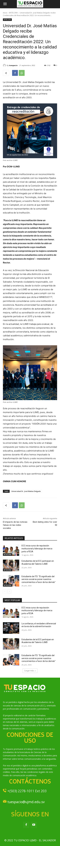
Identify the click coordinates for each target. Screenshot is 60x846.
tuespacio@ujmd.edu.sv (26, 801)
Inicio (5, 12)
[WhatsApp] (22, 73)
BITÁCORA (13, 12)
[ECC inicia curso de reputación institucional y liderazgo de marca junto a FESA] (11, 550)
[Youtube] (34, 825)
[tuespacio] (5, 65)
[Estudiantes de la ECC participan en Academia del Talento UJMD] (11, 565)
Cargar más (29, 670)
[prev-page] (5, 591)
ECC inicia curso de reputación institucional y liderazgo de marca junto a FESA (37, 548)
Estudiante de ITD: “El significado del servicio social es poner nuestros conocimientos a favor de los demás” (38, 579)
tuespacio (13, 65)
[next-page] (9, 591)
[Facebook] (15, 73)
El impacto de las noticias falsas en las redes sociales (15, 525)
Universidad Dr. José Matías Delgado (26, 491)
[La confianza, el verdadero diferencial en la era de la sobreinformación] (11, 628)
